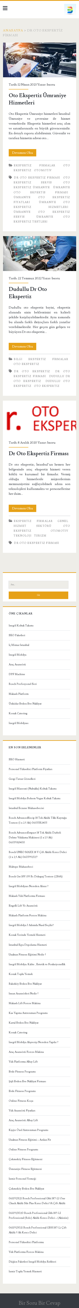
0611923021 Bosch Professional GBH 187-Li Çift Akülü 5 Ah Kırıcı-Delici (37, 1230)
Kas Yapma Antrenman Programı (28, 1013)
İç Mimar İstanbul (19, 645)
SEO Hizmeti (17, 759)
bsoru (51, 85)
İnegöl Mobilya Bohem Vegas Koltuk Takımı (34, 798)
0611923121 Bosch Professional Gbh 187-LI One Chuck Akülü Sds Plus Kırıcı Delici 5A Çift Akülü (37, 1201)
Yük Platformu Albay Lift (23, 1061)
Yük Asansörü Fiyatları (22, 1110)
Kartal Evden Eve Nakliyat (23, 1022)
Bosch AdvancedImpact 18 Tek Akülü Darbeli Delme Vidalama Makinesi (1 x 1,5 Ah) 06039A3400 (35, 837)
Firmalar (47, 165)
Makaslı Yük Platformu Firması (27, 896)
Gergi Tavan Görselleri (22, 779)
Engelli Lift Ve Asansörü (23, 905)
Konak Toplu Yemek (21, 974)
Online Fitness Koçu (21, 1101)
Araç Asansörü (17, 664)
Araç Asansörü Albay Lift (23, 1120)
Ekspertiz (23, 165)
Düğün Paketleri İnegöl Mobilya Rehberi (32, 1261)
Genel (63, 521)
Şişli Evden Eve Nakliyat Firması (27, 1081)
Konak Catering (18, 713)
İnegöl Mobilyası (18, 723)
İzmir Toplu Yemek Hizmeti (25, 1271)
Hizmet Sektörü (32, 526)
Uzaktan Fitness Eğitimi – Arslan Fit (30, 1139)
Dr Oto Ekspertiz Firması (37, 177)
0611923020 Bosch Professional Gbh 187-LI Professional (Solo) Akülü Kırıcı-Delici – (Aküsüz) (38, 1215)
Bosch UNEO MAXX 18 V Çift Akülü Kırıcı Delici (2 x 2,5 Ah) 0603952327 (38, 855)
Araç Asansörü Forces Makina (26, 1052)
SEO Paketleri (17, 635)
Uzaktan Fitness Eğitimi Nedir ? (27, 954)
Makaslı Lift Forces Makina (25, 1003)
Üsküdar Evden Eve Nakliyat (25, 703)
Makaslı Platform (19, 694)
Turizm (40, 535)
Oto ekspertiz (26, 364)
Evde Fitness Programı (22, 1071)
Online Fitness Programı (23, 1149)
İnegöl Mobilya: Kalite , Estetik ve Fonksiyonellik (37, 964)
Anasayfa (13, 30)
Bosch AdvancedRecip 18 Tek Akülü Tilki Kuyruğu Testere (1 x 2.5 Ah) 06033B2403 (38, 820)
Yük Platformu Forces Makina (26, 1252)
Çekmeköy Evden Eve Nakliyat (26, 1188)
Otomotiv (43, 170)
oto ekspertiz (47, 386)
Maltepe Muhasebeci (21, 866)
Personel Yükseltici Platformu (26, 1242)
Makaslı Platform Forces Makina (27, 915)
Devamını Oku (24, 153)
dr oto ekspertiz (32, 371)
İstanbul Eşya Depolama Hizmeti (28, 945)
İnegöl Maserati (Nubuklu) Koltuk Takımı (33, 788)
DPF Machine (17, 674)
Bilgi (18, 359)
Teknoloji (22, 535)
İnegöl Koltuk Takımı (21, 625)
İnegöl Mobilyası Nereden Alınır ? (28, 886)
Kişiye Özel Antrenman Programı (28, 1130)
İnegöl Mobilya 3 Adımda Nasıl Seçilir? (31, 925)
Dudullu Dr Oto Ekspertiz (39, 253)
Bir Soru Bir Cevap (39, 1303)
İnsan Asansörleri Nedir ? (23, 993)
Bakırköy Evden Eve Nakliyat (25, 983)
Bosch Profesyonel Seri (23, 684)
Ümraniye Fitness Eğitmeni (25, 1169)
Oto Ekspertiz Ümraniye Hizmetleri (39, 60)
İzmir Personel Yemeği (22, 1178)
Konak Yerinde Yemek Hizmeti (27, 935)
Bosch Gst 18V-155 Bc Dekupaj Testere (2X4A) (36, 876)
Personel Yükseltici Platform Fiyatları (30, 769)
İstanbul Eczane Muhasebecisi (26, 808)
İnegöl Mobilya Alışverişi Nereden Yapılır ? (33, 1042)
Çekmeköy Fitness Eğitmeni (25, 1159)
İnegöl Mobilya (17, 654)
